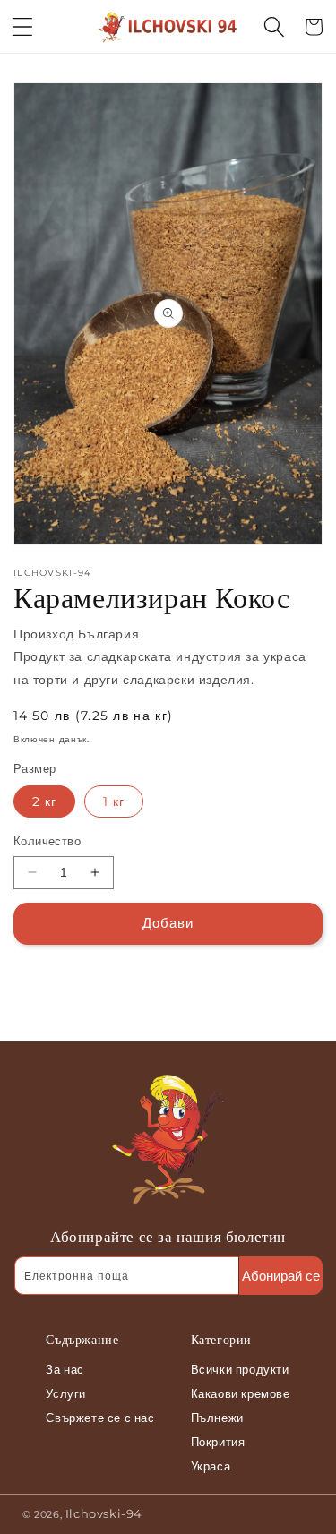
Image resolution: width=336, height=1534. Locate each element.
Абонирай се (281, 1275)
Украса (211, 1466)
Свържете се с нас (100, 1417)
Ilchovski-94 (103, 1513)
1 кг (114, 801)
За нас (65, 1369)
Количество (47, 841)
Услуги (66, 1393)
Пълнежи (217, 1417)
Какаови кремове (240, 1393)
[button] (22, 27)
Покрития (218, 1442)
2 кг (44, 801)
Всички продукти (240, 1369)
